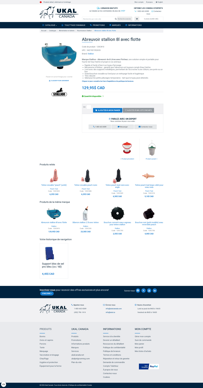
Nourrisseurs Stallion (84, 31)
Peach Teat (54, 189)
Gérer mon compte (143, 336)
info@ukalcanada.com (114, 309)
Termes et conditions (112, 355)
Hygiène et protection (49, 362)
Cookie (89, 385)
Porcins (43, 344)
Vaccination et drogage (49, 355)
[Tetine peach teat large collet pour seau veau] (149, 176)
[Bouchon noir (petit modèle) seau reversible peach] (149, 213)
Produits (45, 329)
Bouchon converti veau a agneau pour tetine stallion (117, 223)
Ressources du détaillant (113, 344)
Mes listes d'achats (143, 351)
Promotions (99, 25)
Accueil (43, 31)
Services (75, 351)
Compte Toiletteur (110, 366)
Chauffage (44, 358)
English (160, 2)
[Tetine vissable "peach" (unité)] (54, 176)
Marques (116, 25)
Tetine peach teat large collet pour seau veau (149, 186)
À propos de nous (110, 370)
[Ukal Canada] (59, 12)
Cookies (106, 377)
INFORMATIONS (135, 25)
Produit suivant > (151, 159)
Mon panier (139, 344)
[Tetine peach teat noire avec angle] (117, 176)
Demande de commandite (114, 362)
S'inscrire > (47, 293)
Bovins (42, 336)
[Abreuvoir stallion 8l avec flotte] (54, 213)
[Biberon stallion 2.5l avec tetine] (86, 213)
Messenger (124, 127)
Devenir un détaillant (111, 340)
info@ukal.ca (110, 312)
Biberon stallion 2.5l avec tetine (86, 222)
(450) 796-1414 (80, 312)
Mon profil (139, 347)
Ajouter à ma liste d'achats (139, 110)
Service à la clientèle (111, 336)
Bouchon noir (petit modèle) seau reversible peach (149, 223)
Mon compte (139, 2)
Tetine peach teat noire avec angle (117, 186)
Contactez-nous (146, 127)
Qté (84, 107)
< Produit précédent (127, 159)
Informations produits (80, 344)
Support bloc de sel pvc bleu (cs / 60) (53, 265)
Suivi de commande (143, 340)
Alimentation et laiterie (66, 31)
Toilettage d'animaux (74, 25)
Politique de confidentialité (114, 347)
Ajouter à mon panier (109, 110)
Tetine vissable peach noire (85, 185)
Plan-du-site (76, 362)
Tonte (42, 347)
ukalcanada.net (77, 355)
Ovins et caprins (46, 340)
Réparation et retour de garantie (116, 358)
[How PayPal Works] (149, 366)
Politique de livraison (111, 351)
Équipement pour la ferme (50, 366)
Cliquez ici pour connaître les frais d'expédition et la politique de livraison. (108, 81)
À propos (149, 2)
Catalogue (50, 25)
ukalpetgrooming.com (80, 358)
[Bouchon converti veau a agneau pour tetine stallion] (117, 213)
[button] (151, 19)
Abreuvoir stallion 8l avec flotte (54, 222)
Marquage (44, 351)
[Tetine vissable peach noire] (86, 176)
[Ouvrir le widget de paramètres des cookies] (3, 384)
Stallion (91, 54)
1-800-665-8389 (142, 11)
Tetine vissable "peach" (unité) (54, 185)
